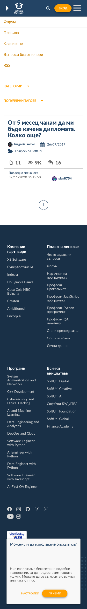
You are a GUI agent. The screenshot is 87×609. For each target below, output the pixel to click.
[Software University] (19, 8)
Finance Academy (60, 426)
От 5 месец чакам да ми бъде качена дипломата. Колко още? (41, 129)
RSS (7, 66)
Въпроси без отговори (23, 55)
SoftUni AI (54, 396)
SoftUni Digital (58, 381)
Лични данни (57, 346)
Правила (11, 33)
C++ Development (20, 392)
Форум (10, 22)
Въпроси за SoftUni (28, 151)
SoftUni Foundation (61, 411)
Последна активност (23, 173)
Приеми (55, 593)
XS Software (16, 259)
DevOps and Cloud (21, 433)
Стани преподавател (63, 331)
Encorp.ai (14, 316)
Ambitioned (16, 308)
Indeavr (12, 274)
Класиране (13, 44)
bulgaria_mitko (24, 144)
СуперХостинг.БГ (20, 267)
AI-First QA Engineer (22, 487)
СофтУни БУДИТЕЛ (62, 404)
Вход (63, 8)
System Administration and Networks (21, 380)
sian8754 (65, 178)
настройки (30, 593)
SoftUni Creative (59, 389)
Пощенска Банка (20, 282)
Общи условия (58, 338)
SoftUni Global (58, 419)
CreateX (13, 301)
